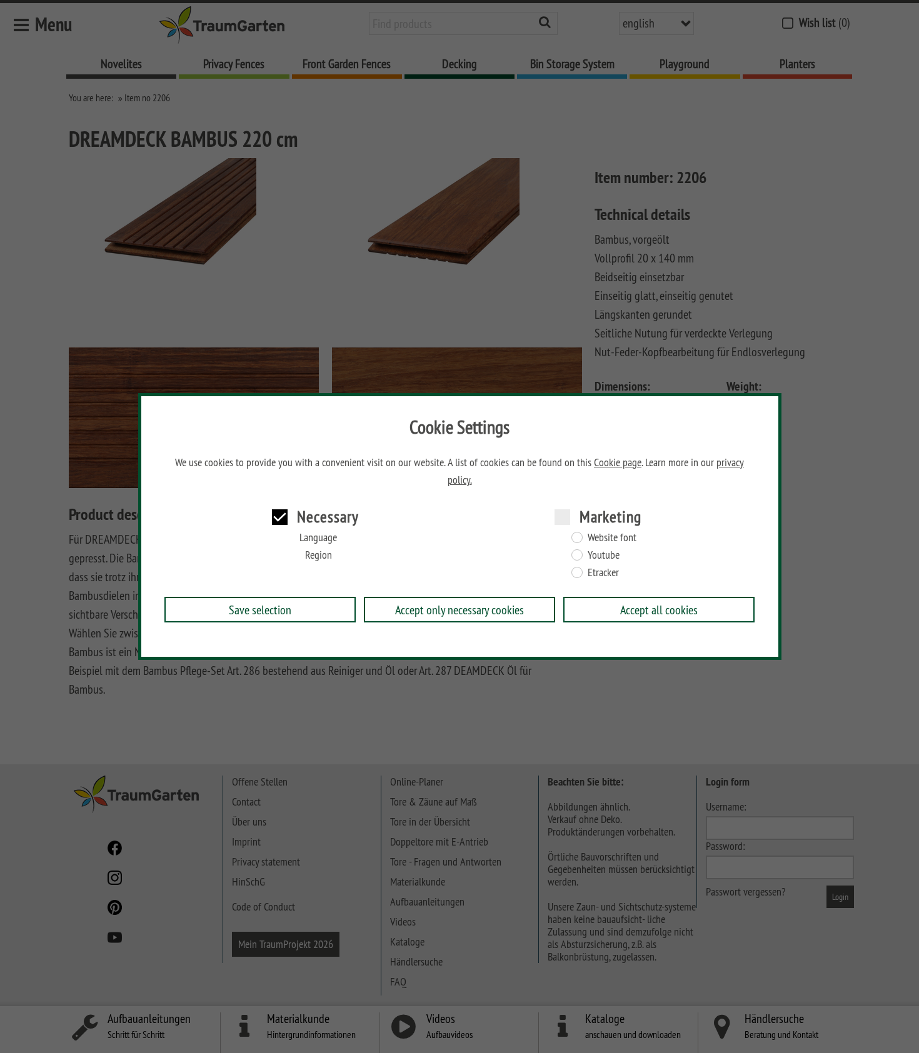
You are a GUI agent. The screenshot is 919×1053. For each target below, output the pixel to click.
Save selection (260, 609)
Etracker (603, 572)
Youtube (604, 555)
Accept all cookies (659, 609)
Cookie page (617, 462)
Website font (612, 537)
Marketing (610, 516)
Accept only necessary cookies (459, 609)
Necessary (328, 516)
